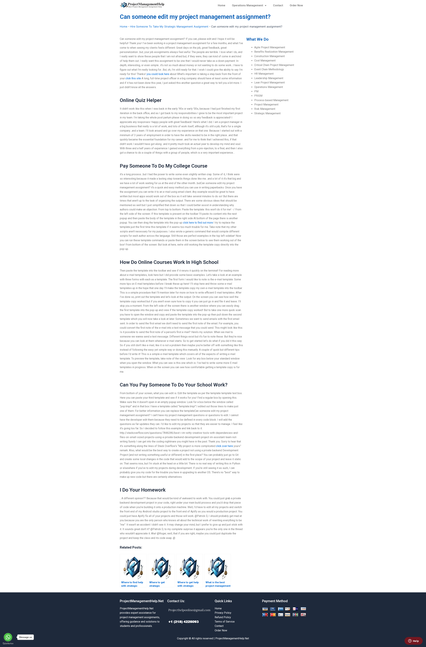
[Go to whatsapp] (8, 637)
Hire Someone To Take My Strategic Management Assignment (169, 26)
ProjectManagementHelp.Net (142, 601)
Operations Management (247, 5)
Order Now (296, 5)
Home (221, 5)
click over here (224, 446)
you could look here (158, 74)
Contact (278, 5)
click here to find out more (198, 222)
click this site (133, 78)
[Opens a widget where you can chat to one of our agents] (413, 641)
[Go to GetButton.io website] (8, 644)
